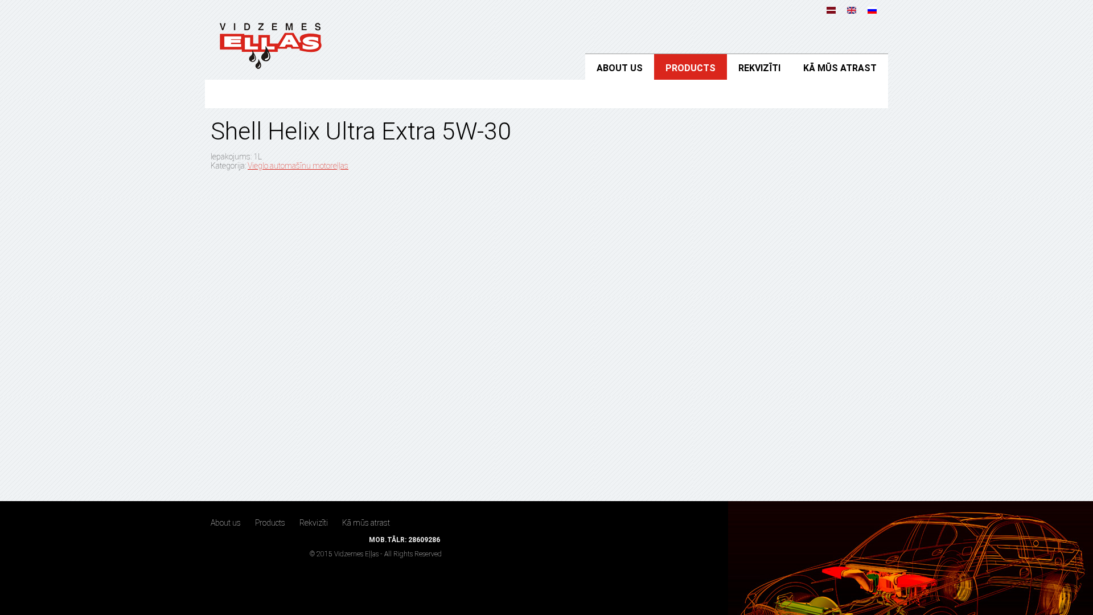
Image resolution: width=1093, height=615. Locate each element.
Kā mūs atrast (840, 68)
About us (620, 68)
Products (690, 68)
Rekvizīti (759, 68)
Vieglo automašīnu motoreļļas (298, 165)
